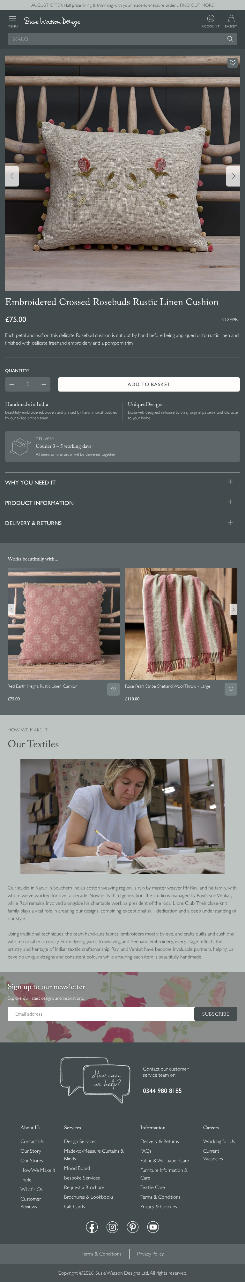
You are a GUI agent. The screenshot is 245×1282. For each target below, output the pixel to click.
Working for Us (219, 1141)
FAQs (146, 1151)
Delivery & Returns (159, 1141)
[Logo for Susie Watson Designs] (51, 22)
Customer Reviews (30, 1203)
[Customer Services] (95, 1081)
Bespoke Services (82, 1178)
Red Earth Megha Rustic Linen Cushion (43, 686)
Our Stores (31, 1161)
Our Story (30, 1151)
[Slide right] (233, 176)
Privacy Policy (150, 1254)
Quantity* (17, 370)
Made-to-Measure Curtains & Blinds (94, 1155)
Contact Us (32, 1141)
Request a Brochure (84, 1187)
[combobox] (122, 39)
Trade (26, 1180)
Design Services (80, 1141)
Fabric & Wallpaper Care (164, 1161)
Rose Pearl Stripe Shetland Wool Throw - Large (167, 686)
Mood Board (77, 1168)
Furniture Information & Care (164, 1174)
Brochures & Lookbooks (89, 1197)
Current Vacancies (213, 1155)
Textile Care (152, 1187)
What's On (31, 1189)
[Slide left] (12, 176)
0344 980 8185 (162, 1091)
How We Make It (37, 1170)
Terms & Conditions (160, 1197)
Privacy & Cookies (158, 1207)
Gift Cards (74, 1207)
